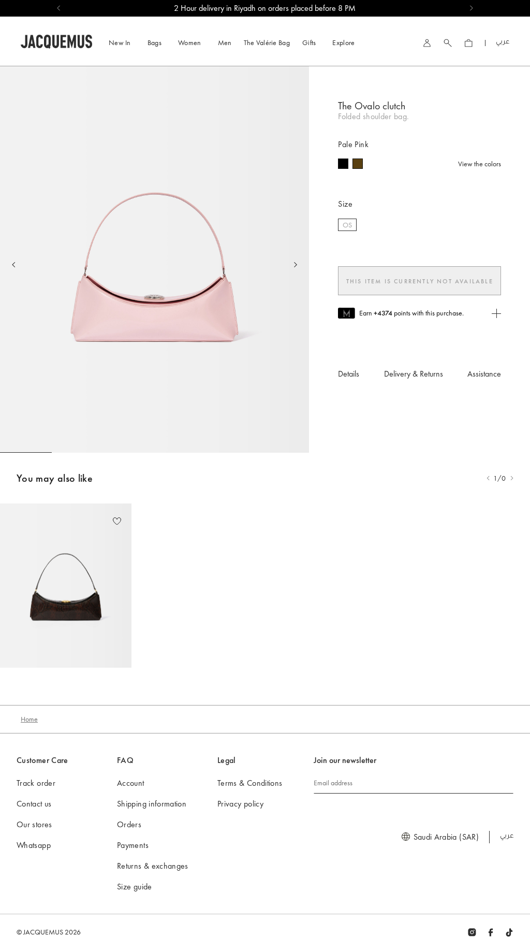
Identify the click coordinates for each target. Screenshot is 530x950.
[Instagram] (472, 932)
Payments (133, 845)
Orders (129, 824)
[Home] (56, 40)
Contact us (34, 803)
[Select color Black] (343, 164)
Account (130, 783)
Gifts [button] (309, 42)
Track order (36, 783)
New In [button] (120, 42)
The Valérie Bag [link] (267, 42)
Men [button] (225, 42)
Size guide (134, 886)
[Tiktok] (509, 932)
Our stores (34, 824)
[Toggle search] (448, 43)
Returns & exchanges (152, 865)
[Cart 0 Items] (468, 43)
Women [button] (189, 42)
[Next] (295, 264)
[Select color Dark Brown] (357, 164)
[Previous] (13, 264)
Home (29, 719)
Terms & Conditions (249, 783)
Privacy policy (240, 803)
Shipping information (151, 803)
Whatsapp (34, 845)
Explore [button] (343, 42)
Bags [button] (154, 42)
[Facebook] (491, 932)
